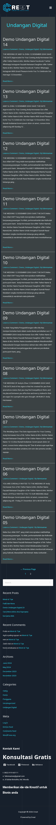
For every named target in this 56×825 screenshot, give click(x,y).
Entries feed (8, 727)
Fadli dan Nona (9, 603)
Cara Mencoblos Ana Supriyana (15, 612)
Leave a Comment (10, 49)
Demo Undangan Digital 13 (26, 94)
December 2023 (9, 671)
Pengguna (7, 699)
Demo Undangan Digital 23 (13, 607)
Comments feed (9, 731)
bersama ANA (8, 616)
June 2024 (7, 663)
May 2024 (7, 667)
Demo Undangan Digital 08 (26, 370)
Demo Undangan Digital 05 (26, 520)
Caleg (5, 691)
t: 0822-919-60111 (10, 773)
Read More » (8, 81)
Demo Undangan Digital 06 (26, 471)
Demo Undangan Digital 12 (26, 146)
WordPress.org (9, 735)
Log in (5, 723)
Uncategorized (9, 703)
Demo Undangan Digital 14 (26, 42)
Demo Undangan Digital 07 (26, 419)
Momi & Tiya (8, 599)
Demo (21, 49)
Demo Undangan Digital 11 (26, 201)
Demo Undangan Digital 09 (26, 315)
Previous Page (28, 569)
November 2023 (9, 675)
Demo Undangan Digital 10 (26, 260)
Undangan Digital (32, 49)
